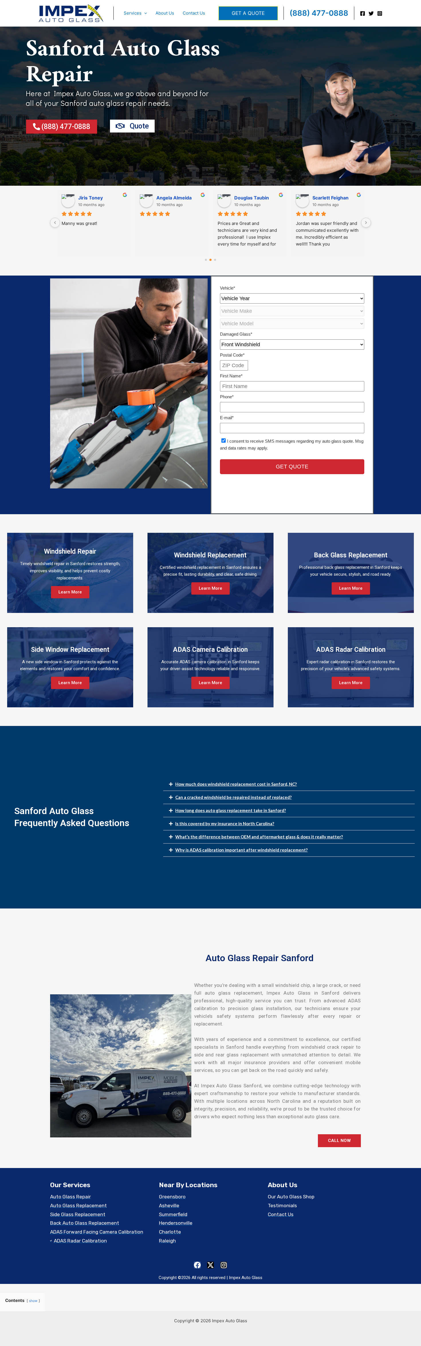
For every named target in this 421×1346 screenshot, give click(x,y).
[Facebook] (362, 13)
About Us (165, 13)
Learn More (70, 592)
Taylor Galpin (327, 198)
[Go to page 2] (215, 260)
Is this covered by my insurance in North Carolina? (224, 823)
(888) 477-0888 (319, 13)
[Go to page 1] (211, 260)
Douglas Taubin (95, 198)
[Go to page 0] (206, 260)
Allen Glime (247, 198)
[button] (144, 13)
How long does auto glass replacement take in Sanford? (230, 810)
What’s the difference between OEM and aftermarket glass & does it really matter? (259, 836)
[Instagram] (379, 13)
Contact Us (194, 13)
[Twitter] (371, 13)
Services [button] (132, 13)
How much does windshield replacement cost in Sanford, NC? (236, 784)
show (33, 1301)
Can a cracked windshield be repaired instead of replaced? (233, 797)
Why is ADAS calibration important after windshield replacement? (241, 849)
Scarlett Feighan (174, 198)
